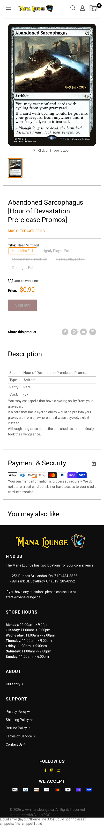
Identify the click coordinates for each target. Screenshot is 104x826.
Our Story (13, 684)
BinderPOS (42, 815)
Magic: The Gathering (26, 231)
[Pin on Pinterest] (74, 332)
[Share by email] (92, 332)
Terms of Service (19, 736)
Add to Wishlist (26, 281)
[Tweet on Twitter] (83, 332)
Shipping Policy (18, 720)
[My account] (82, 8)
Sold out (22, 305)
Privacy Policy (16, 712)
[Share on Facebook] (65, 332)
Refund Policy (16, 728)
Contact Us (14, 744)
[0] (93, 8)
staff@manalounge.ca (23, 597)
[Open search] (73, 8)
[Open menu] (9, 8)
